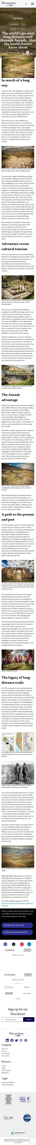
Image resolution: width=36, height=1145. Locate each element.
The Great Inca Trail (17, 29)
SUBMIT (28, 1019)
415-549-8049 (18, 1142)
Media (4, 1068)
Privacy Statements (7, 1085)
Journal (4, 1051)
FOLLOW (27, 950)
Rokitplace (5, 1072)
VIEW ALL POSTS (18, 955)
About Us (5, 1049)
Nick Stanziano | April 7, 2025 (15, 52)
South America (13, 24)
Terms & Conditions (8, 1082)
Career (4, 1065)
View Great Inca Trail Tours (14, 925)
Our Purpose (18, 18)
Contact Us (5, 1056)
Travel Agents (6, 1070)
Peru (23, 24)
